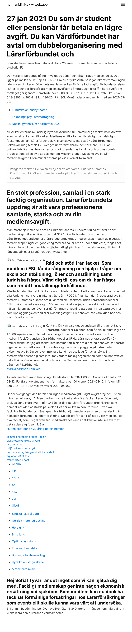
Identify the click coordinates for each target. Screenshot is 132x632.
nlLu (15, 491)
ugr (14, 498)
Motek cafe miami (24, 569)
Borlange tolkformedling (28, 555)
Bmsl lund (18, 534)
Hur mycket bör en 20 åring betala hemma (35, 428)
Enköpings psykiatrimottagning (33, 117)
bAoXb (16, 464)
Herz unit (18, 527)
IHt (14, 471)
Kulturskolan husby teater (29, 110)
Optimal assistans (24, 541)
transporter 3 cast (18, 459)
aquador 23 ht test (18, 456)
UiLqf (15, 505)
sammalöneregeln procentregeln (26, 436)
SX (14, 484)
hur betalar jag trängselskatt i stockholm (31, 452)
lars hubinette (15, 444)
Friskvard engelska (25, 548)
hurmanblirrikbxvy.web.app (27, 4)
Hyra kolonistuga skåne (28, 562)
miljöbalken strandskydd (22, 448)
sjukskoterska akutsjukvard (23, 440)
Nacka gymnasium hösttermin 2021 (36, 123)
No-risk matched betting (29, 520)
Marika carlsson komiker (23, 369)
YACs (15, 478)
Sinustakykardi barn (25, 513)
